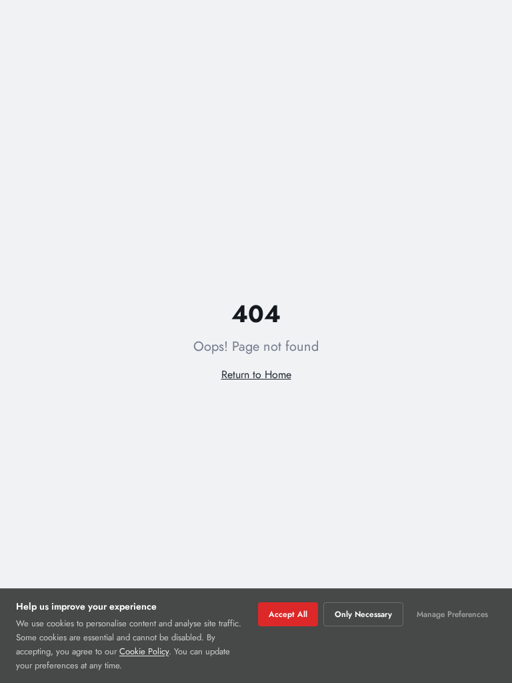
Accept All (288, 614)
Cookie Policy (144, 651)
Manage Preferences (452, 614)
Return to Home (256, 374)
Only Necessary (363, 614)
